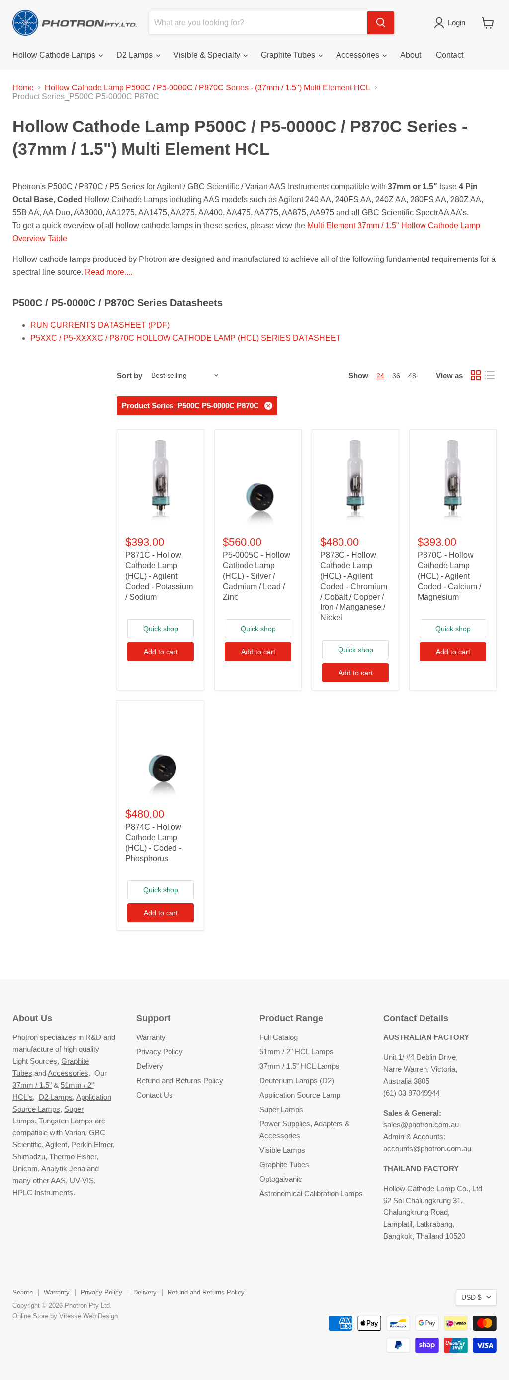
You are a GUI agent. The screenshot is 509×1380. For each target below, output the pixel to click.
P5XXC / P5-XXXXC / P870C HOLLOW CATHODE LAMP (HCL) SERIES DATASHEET (185, 338)
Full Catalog (278, 1037)
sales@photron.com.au (421, 1125)
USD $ (471, 1297)
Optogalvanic (280, 1179)
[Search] (380, 22)
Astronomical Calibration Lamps (311, 1193)
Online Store (30, 1316)
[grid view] (476, 375)
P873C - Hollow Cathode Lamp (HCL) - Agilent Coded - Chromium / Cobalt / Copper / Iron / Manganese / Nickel (353, 586)
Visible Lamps (282, 1150)
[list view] (490, 375)
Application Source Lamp (299, 1095)
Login (456, 22)
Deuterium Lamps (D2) (296, 1080)
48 (412, 376)
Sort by (129, 375)
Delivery (149, 1066)
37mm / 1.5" (32, 1085)
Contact (449, 55)
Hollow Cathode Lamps (54, 55)
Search (22, 1292)
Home (23, 88)
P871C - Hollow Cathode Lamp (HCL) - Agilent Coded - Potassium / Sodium (159, 576)
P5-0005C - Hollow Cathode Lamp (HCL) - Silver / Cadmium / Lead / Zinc (256, 576)
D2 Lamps (135, 55)
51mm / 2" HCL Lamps (296, 1051)
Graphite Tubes (289, 55)
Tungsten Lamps (66, 1121)
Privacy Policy (159, 1051)
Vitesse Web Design (88, 1316)
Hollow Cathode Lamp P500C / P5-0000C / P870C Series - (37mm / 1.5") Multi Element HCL (207, 88)
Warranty (151, 1037)
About (410, 55)
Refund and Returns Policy (179, 1080)
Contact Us (154, 1095)
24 (380, 376)
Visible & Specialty (207, 55)
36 (396, 376)
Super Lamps (281, 1109)
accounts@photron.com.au (427, 1148)
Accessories (358, 55)
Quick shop (160, 629)
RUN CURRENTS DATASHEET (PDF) (100, 325)
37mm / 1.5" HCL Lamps (299, 1066)
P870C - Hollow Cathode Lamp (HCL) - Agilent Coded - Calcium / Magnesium (449, 576)
